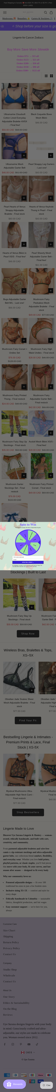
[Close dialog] (54, 523)
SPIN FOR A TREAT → (28, 562)
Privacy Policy (30, 566)
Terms (35, 566)
